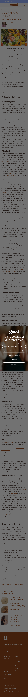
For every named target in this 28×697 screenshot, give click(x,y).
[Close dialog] (26, 327)
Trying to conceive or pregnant (14, 355)
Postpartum (14, 359)
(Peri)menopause (14, 364)
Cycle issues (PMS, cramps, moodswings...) (14, 350)
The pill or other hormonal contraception (14, 346)
